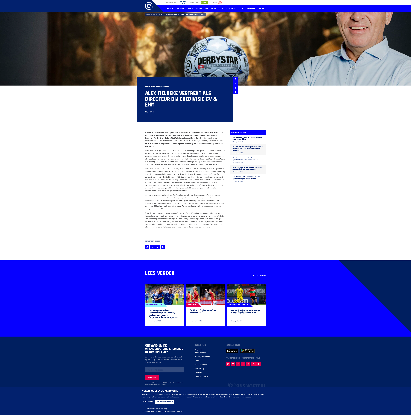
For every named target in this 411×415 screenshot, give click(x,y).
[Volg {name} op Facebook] (233, 364)
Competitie (180, 8)
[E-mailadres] (164, 369)
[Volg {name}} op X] (243, 364)
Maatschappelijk (202, 8)
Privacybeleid (177, 383)
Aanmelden (152, 377)
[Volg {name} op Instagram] (228, 364)
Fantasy (224, 8)
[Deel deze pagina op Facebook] (235, 79)
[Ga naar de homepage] (149, 6)
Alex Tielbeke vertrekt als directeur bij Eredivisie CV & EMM (183, 14)
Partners (214, 8)
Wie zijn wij (199, 369)
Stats (189, 8)
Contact (198, 373)
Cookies (198, 361)
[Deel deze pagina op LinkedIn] (235, 88)
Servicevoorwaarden (150, 384)
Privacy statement (202, 356)
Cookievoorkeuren (202, 377)
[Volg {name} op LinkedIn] (258, 364)
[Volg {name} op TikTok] (238, 364)
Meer (231, 8)
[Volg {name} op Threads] (248, 364)
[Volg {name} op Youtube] (253, 364)
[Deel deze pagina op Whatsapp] (235, 92)
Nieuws (168, 8)
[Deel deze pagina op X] (235, 83)
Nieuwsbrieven (201, 365)
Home (148, 14)
